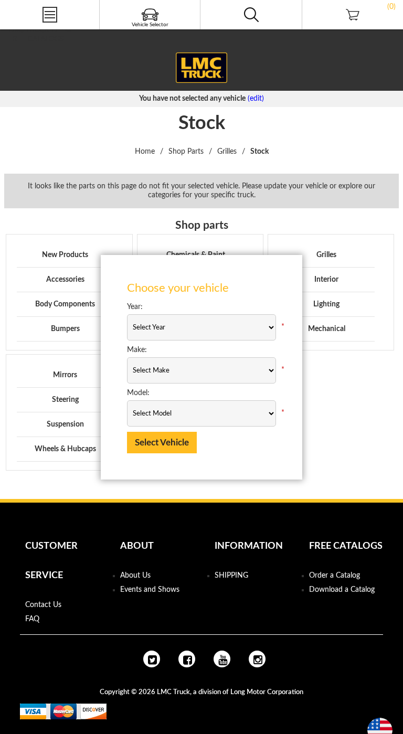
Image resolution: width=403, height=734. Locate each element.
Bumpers (65, 329)
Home (145, 151)
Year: (135, 307)
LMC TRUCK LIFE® (40, 30)
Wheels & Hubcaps (65, 449)
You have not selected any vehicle (192, 98)
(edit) (256, 98)
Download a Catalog (342, 589)
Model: (138, 393)
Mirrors (65, 375)
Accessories (65, 279)
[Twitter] (151, 659)
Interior (326, 279)
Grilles (326, 255)
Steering (65, 399)
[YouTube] (222, 659)
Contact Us (43, 605)
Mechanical (326, 329)
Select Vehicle (162, 442)
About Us (135, 575)
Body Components (65, 304)
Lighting (326, 304)
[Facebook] (186, 659)
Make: (137, 350)
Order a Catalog (334, 575)
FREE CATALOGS (36, 39)
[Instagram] (257, 659)
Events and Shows (149, 589)
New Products (65, 255)
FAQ (32, 619)
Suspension (65, 424)
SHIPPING (231, 575)
